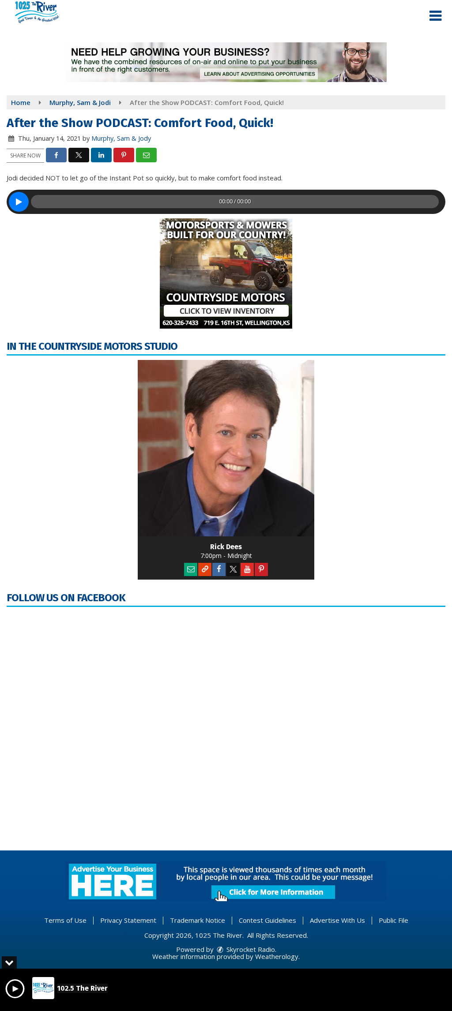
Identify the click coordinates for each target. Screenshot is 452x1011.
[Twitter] (233, 569)
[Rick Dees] (226, 448)
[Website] (204, 569)
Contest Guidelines (267, 920)
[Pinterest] (261, 569)
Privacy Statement (128, 920)
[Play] (19, 202)
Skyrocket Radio (250, 949)
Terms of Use (65, 920)
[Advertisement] (226, 62)
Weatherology (276, 956)
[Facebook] (219, 569)
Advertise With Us (337, 920)
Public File (393, 920)
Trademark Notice (197, 920)
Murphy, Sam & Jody (121, 138)
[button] (435, 16)
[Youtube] (247, 569)
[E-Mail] (190, 569)
